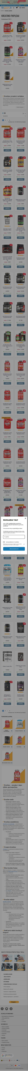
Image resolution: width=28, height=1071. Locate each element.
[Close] (25, 518)
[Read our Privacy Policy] (24, 544)
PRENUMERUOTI (14, 549)
